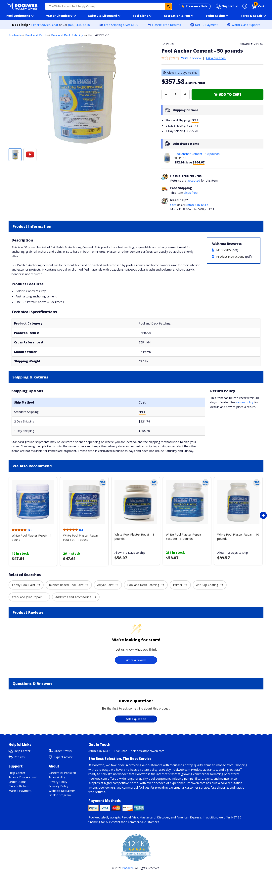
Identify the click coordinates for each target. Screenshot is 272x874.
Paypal (126, 817)
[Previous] (8, 515)
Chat (55, 25)
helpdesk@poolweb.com (147, 751)
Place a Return (18, 786)
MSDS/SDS (223, 250)
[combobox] (108, 6)
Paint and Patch (36, 35)
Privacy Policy (58, 782)
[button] (227, 6)
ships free (191, 193)
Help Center (22, 751)
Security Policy (58, 786)
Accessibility (57, 777)
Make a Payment (20, 791)
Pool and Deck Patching (67, 35)
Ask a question (216, 58)
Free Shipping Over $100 (121, 25)
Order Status (63, 751)
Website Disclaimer (62, 791)
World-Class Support (246, 25)
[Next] (263, 515)
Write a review (191, 58)
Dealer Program (60, 795)
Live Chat (120, 751)
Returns (19, 757)
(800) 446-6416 (79, 25)
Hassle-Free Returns (166, 25)
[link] (227, 94)
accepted (193, 180)
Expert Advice (40, 25)
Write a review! (136, 660)
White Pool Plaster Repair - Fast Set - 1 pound (82, 537)
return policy (244, 402)
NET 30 (236, 817)
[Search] (168, 6)
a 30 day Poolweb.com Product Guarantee (188, 769)
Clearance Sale (196, 6)
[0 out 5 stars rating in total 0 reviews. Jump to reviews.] (171, 58)
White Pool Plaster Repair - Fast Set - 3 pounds (184, 536)
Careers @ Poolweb (62, 773)
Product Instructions (230, 256)
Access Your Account (23, 777)
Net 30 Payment (206, 25)
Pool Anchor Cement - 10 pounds (197, 154)
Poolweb (15, 35)
